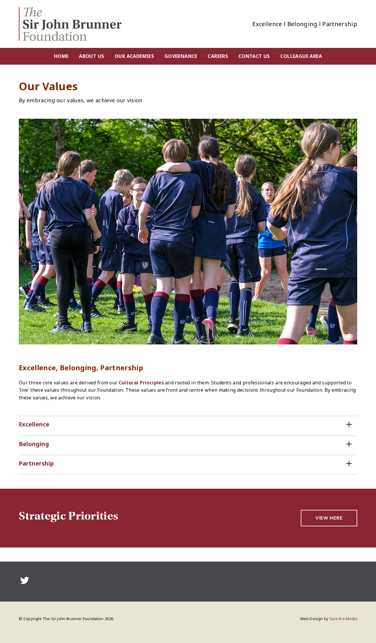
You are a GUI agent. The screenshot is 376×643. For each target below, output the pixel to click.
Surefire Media (343, 618)
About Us (91, 56)
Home (61, 56)
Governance (180, 56)
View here (329, 518)
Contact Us (254, 56)
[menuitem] (61, 56)
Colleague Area (301, 56)
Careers (218, 56)
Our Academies (134, 56)
